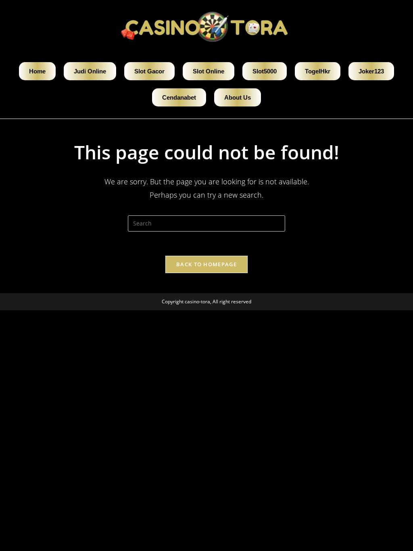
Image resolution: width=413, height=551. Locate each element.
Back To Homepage (206, 264)
